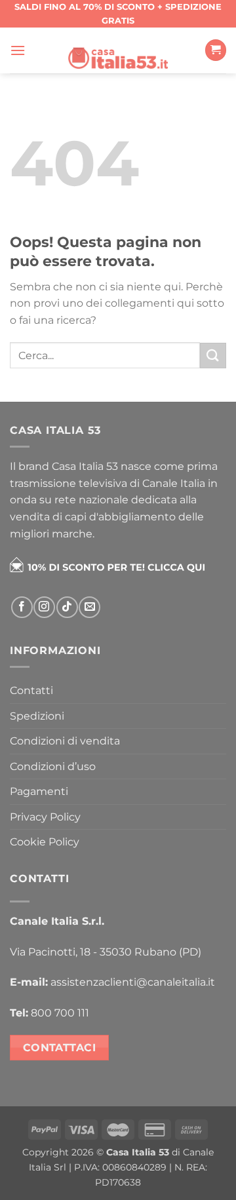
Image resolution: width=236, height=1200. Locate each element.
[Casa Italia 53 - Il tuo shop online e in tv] (118, 49)
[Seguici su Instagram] (44, 607)
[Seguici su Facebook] (22, 607)
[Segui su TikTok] (67, 607)
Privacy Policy (45, 817)
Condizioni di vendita (65, 741)
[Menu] (18, 50)
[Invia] (213, 355)
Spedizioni (37, 716)
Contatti (31, 690)
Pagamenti (39, 791)
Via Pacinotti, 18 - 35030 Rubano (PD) (105, 952)
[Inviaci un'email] (89, 607)
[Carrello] (215, 50)
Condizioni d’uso (53, 766)
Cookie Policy (44, 842)
